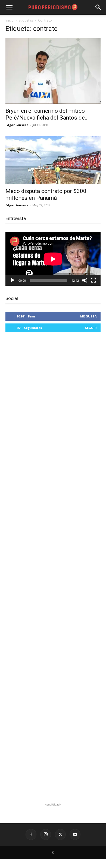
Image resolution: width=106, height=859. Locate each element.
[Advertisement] (53, 568)
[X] (60, 834)
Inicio (9, 20)
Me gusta (88, 316)
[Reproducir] (12, 280)
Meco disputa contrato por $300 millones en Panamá (45, 194)
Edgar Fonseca (17, 125)
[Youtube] (75, 834)
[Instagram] (45, 834)
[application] (53, 259)
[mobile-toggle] (9, 7)
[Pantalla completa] (93, 280)
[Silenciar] (85, 280)
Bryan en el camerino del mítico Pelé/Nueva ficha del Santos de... (47, 114)
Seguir (91, 328)
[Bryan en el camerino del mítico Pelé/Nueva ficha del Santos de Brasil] (53, 71)
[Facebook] (31, 834)
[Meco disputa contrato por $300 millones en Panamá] (53, 160)
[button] (98, 7)
